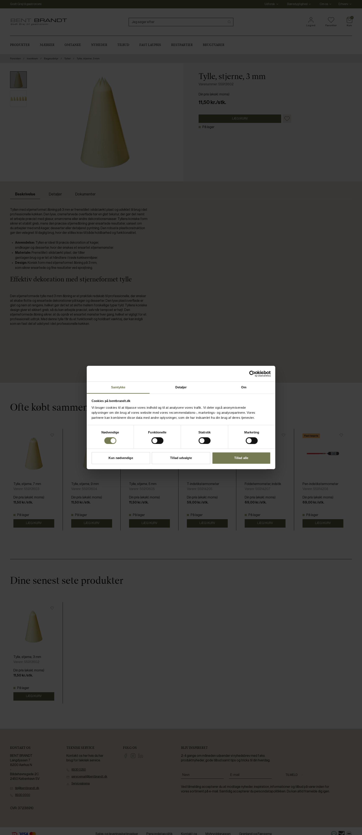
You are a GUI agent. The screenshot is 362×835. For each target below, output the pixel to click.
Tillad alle (241, 458)
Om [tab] (243, 387)
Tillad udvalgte (181, 458)
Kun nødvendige (121, 458)
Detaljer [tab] (181, 387)
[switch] (157, 440)
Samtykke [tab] (118, 387)
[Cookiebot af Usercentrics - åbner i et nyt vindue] (252, 374)
